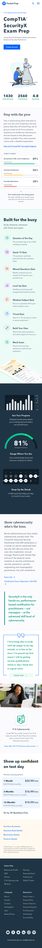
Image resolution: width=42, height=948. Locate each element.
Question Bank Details (13, 830)
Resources (27, 892)
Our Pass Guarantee (12, 826)
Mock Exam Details (11, 835)
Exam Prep (8, 866)
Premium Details (10, 839)
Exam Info (8, 577)
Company (8, 892)
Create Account (12, 47)
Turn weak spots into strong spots (21, 194)
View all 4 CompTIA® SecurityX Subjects (20, 146)
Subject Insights (10, 153)
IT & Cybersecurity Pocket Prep (15, 13)
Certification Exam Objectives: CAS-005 (20, 581)
